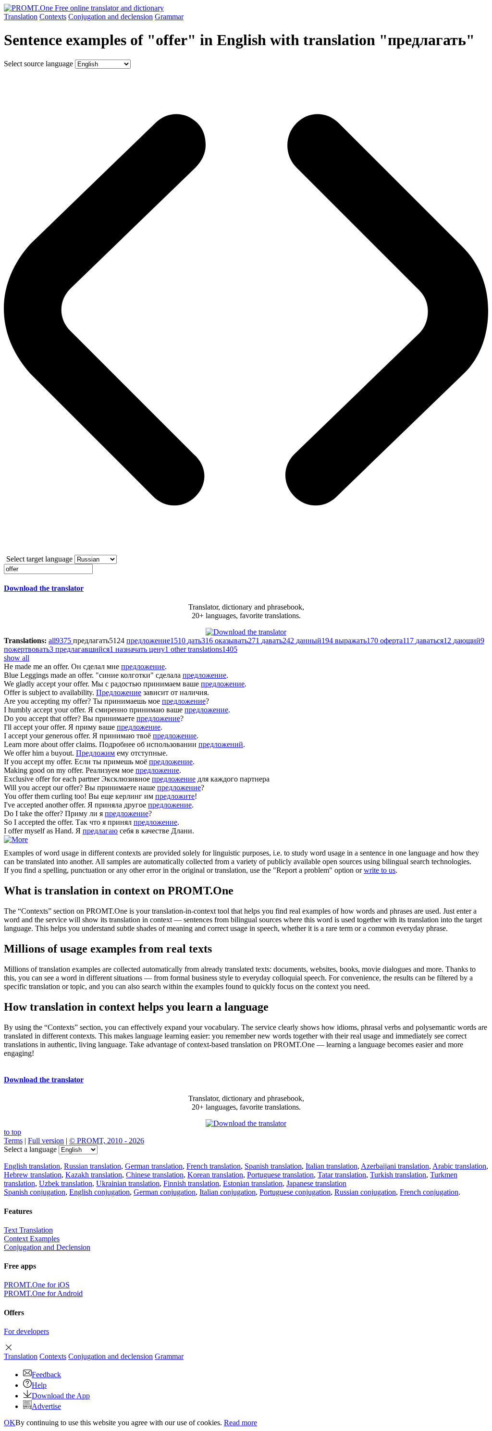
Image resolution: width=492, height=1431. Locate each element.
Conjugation (110, 16)
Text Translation (28, 1230)
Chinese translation (155, 1175)
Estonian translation (253, 1183)
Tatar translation (342, 1175)
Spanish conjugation (34, 1192)
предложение (143, 666)
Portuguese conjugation (295, 1192)
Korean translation (215, 1175)
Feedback (46, 1374)
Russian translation (92, 1166)
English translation (32, 1166)
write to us (379, 870)
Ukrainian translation (128, 1183)
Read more (240, 1423)
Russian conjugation (365, 1192)
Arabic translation (459, 1166)
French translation (213, 1166)
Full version (46, 1141)
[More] (16, 839)
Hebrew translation (33, 1175)
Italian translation (331, 1166)
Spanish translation (273, 1166)
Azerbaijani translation (395, 1166)
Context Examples (32, 1239)
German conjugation (165, 1192)
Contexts (52, 16)
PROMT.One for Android (43, 1293)
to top (12, 1132)
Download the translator (44, 588)
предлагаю (100, 831)
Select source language (38, 64)
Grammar (169, 16)
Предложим (95, 753)
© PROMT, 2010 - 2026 (106, 1141)
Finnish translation (191, 1183)
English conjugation (99, 1192)
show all (16, 658)
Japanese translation (316, 1183)
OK (9, 1423)
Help (39, 1385)
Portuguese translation (280, 1175)
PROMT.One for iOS (37, 1285)
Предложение (118, 692)
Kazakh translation (93, 1175)
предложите (175, 796)
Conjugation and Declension (47, 1247)
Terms (13, 1141)
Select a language (30, 1149)
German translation (154, 1166)
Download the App (61, 1396)
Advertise (46, 1406)
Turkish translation (398, 1175)
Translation (20, 16)
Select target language (39, 559)
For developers (26, 1331)
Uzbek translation (65, 1183)
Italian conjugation (227, 1192)
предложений (220, 744)
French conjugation (429, 1192)
